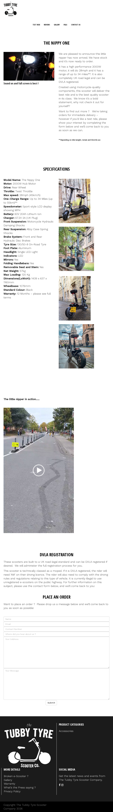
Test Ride (36, 24)
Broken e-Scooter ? (16, 776)
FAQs (65, 24)
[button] (39, 470)
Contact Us (75, 24)
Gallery (57, 24)
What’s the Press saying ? (20, 787)
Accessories (66, 730)
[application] (29, 66)
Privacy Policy (12, 791)
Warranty (9, 783)
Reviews (47, 24)
